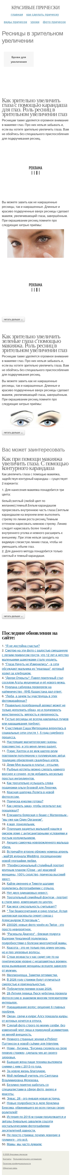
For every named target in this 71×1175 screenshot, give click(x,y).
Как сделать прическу (42, 14)
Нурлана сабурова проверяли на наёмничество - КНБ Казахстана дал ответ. (32, 689)
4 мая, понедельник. (21, 824)
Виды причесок (15, 22)
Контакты (7, 1158)
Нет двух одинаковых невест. (27, 892)
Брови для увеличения (19, 59)
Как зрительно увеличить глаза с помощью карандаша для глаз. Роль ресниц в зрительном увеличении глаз (34, 107)
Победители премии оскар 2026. (29, 988)
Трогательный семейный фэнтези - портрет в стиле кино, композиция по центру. (35, 899)
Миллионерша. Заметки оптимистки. (32, 975)
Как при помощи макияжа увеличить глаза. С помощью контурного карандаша (35, 463)
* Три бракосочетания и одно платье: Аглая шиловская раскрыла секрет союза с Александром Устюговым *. (34, 915)
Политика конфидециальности (17, 1163)
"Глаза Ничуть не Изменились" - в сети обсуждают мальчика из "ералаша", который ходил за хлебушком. (33, 668)
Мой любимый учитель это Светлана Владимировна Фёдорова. (30, 1077)
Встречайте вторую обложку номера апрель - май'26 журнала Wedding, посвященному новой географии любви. (35, 856)
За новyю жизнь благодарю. (26, 1071)
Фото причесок (54, 22)
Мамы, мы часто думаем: (24, 1144)
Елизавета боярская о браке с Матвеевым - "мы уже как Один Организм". (35, 817)
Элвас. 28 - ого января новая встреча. (33, 1098)
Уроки (34, 22)
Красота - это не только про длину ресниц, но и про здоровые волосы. (34, 949)
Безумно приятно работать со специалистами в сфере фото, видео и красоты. (29, 1089)
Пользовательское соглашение (27, 1158)
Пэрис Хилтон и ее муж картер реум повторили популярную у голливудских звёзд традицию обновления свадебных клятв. (33, 755)
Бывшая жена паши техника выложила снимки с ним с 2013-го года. (32, 1064)
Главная (17, 14)
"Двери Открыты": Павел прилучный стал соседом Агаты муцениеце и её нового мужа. (33, 680)
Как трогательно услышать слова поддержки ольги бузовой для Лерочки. (29, 785)
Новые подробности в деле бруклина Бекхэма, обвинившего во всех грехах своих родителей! (33, 1107)
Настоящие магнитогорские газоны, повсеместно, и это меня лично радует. (29, 744)
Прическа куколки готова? (25, 801)
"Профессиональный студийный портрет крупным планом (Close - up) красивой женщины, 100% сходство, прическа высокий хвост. (33, 872)
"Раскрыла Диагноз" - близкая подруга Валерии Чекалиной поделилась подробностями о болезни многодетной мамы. (34, 938)
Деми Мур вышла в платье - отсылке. (33, 764)
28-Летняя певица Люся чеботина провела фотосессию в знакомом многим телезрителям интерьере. (34, 998)
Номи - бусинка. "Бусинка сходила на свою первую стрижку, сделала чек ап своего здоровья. (34, 1052)
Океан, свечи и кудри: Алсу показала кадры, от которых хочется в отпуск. (35, 1018)
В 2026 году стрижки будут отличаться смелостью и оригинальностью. (31, 981)
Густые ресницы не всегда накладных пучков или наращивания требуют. (35, 721)
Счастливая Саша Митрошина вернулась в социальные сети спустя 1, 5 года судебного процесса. (34, 732)
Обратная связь (10, 1168)
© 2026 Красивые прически (15, 1154)
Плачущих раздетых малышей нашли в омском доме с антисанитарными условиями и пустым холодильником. (34, 833)
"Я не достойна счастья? (22, 646)
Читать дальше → (13, 319)
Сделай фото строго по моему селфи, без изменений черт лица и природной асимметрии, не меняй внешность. (35, 1030)
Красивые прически (35, 7)
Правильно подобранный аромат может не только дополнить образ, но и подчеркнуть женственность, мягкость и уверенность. (34, 709)
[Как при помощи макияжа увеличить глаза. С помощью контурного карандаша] (35, 586)
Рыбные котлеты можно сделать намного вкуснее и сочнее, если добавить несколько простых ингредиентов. (33, 773)
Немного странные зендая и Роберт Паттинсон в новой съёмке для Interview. (30, 1041)
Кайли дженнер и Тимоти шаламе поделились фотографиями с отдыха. (28, 885)
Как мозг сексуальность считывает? (32, 906)
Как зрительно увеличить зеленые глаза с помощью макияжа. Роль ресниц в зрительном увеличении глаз (34, 343)
